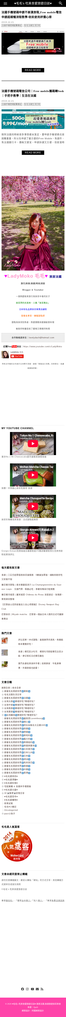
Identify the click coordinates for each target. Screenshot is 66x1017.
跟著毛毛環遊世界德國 (16, 732)
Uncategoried (11, 810)
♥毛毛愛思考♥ (11, 796)
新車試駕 (8, 803)
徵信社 (9, 900)
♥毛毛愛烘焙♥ (11, 776)
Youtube (32, 989)
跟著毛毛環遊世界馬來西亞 (18, 762)
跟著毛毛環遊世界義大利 (17, 739)
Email (37, 989)
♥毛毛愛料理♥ (11, 783)
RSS (42, 989)
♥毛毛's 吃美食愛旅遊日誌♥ (33, 3)
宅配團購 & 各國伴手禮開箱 (17, 786)
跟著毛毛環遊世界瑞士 (16, 722)
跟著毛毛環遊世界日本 (16, 756)
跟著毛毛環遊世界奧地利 (17, 735)
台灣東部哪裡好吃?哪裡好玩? (19, 711)
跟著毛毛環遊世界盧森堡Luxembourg (23, 718)
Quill (36, 1007)
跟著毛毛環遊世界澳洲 (16, 759)
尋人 (40, 900)
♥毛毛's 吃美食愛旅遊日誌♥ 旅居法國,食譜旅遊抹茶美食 (36, 1004)
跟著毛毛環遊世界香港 (16, 773)
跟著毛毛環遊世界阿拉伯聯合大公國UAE (25, 725)
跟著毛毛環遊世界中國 (16, 769)
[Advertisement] (25, 397)
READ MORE (33, 70)
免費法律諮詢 (58, 900)
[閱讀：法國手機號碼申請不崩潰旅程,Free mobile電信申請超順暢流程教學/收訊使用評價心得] (33, 54)
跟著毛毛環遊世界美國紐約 (18, 742)
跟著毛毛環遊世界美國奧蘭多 (19, 745)
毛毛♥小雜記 (10, 807)
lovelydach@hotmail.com (41, 337)
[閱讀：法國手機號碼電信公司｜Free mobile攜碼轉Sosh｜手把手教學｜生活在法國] (33, 128)
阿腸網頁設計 (38, 1010)
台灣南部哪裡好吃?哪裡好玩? (19, 708)
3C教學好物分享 (14, 793)
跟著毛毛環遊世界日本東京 (18, 749)
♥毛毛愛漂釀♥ (11, 779)
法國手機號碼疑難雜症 (12, 25)
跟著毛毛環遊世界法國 (16, 698)
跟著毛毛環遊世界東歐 (16, 691)
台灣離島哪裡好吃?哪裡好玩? (22, 715)
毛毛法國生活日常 (32, 25)
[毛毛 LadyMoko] (33, 270)
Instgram (27, 989)
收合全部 (16, 688)
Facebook (22, 989)
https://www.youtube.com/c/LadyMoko (42, 346)
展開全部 (6, 688)
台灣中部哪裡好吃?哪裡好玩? (19, 705)
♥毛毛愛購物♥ (11, 800)
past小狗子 (9, 813)
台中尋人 (26, 900)
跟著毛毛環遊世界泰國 (16, 766)
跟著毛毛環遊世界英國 (16, 728)
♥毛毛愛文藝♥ (11, 790)
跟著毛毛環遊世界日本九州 (18, 752)
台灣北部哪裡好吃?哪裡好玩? (19, 701)
